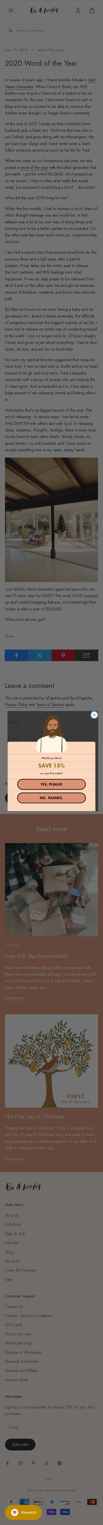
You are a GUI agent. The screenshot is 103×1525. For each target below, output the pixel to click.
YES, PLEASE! (51, 784)
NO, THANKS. (52, 798)
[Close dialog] (94, 715)
